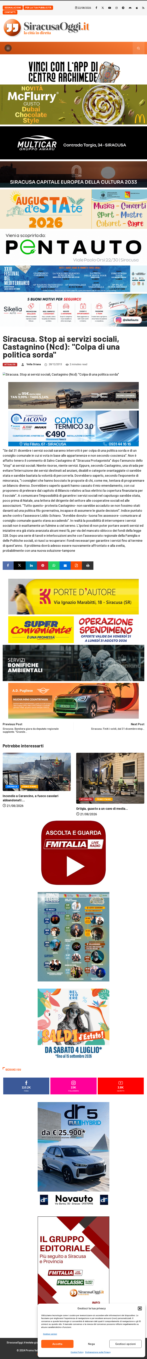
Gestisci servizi (50, 1334)
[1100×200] (73, 174)
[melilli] (73, 936)
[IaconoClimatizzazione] (73, 428)
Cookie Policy (77, 1352)
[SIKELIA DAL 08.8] (73, 310)
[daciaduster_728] (73, 395)
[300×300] (73, 1024)
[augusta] (73, 209)
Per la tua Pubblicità (38, 7)
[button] (140, 1308)
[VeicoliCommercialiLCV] (73, 142)
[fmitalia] (73, 278)
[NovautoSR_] (73, 1155)
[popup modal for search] (138, 48)
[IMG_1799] (73, 629)
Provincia (105, 799)
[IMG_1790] (73, 247)
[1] (73, 1270)
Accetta (57, 1344)
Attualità (9, 364)
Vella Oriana (34, 364)
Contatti (10, 12)
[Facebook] (96, 7)
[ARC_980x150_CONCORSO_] (73, 71)
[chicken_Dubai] (73, 104)
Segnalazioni (12, 7)
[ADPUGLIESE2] (73, 700)
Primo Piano (30, 799)
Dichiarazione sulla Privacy (97, 1352)
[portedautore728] (73, 596)
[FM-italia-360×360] (73, 852)
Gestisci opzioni (125, 1344)
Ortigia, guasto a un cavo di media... (28, 808)
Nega (91, 1344)
